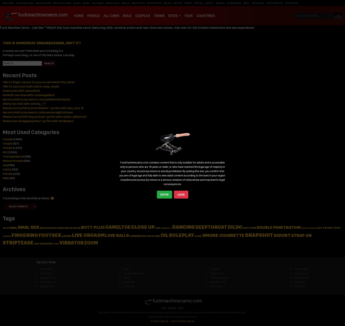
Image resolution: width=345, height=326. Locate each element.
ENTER (164, 194)
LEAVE (181, 194)
